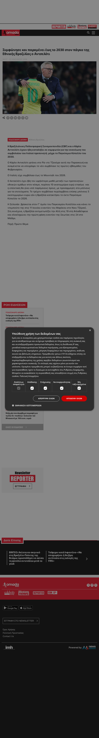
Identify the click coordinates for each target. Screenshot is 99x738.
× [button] (90, 330)
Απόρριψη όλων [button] (46, 398)
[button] (26, 405)
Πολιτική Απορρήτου (29, 376)
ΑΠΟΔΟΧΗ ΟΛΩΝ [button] (74, 398)
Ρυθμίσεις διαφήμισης (74, 369)
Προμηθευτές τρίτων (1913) (54, 354)
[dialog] (49, 369)
